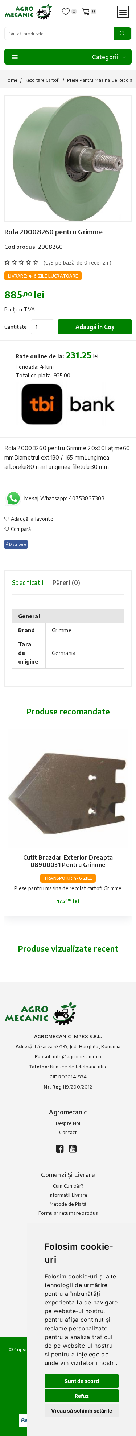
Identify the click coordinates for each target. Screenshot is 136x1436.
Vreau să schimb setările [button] (81, 1411)
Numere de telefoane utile (79, 1066)
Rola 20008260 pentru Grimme (53, 231)
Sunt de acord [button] (82, 1381)
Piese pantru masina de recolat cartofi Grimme (68, 888)
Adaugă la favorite (31, 519)
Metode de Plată (68, 1204)
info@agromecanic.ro (77, 1056)
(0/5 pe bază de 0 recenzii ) (77, 262)
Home (10, 80)
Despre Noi (68, 1123)
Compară (20, 529)
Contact (68, 1132)
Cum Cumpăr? (68, 1186)
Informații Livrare (68, 1195)
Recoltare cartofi (42, 80)
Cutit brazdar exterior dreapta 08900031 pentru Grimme (68, 861)
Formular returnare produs (68, 1213)
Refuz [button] (82, 1396)
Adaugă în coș (94, 327)
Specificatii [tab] (28, 582)
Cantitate (15, 327)
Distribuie (17, 544)
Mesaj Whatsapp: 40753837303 (64, 498)
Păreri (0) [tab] (67, 582)
